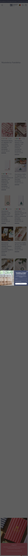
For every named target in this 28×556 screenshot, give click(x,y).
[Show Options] (26, 281)
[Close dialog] (27, 271)
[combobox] (21, 281)
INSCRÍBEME (21, 283)
